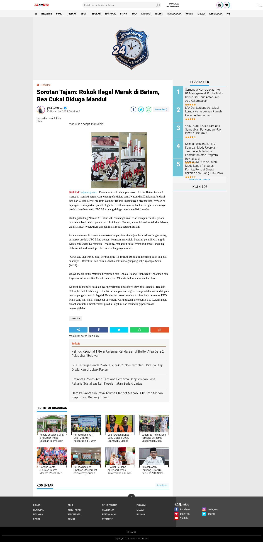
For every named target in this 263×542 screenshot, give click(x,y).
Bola (134, 13)
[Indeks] (220, 5)
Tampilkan (161, 485)
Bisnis (124, 13)
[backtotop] (131, 497)
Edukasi (96, 13)
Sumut (60, 13)
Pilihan (72, 13)
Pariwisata (74, 514)
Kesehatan (108, 509)
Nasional (110, 13)
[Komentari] (159, 330)
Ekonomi (146, 13)
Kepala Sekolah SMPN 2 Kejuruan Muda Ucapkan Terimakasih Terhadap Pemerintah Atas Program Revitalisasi (201, 151)
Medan (201, 13)
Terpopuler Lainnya (199, 179)
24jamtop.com (89, 192)
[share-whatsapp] (148, 109)
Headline (46, 13)
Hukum (189, 13)
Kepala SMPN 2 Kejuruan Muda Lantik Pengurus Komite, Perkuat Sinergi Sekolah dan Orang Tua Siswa (204, 167)
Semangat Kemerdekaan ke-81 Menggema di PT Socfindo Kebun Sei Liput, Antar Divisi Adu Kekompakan (204, 95)
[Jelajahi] (259, 5)
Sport (84, 13)
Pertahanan (174, 13)
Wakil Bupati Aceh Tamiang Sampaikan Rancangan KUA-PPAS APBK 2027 (203, 129)
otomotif (107, 519)
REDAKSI (131, 532)
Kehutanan (215, 13)
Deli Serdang (109, 505)
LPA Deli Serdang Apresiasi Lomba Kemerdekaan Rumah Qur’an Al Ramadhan (203, 111)
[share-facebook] (133, 109)
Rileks (159, 13)
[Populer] (227, 5)
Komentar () (161, 109)
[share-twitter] (141, 109)
